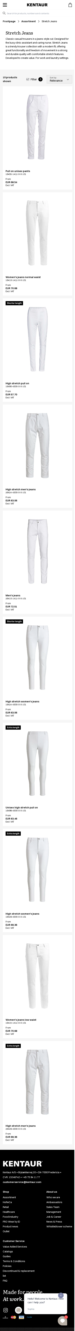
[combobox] (39, 13)
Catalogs (8, 1251)
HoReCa (7, 1202)
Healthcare (9, 1212)
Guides (7, 1256)
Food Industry (10, 1216)
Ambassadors (54, 1202)
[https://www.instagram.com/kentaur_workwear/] (5, 1310)
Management (53, 1212)
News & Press (54, 1221)
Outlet (6, 1231)
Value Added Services (15, 1246)
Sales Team (52, 1207)
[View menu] (5, 5)
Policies (7, 1266)
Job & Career (53, 1216)
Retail (6, 1207)
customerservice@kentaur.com (22, 1182)
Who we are (53, 1197)
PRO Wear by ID (11, 1221)
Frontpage (9, 21)
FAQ (5, 1280)
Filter (36, 79)
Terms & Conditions (14, 1261)
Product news (10, 1226)
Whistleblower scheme (59, 1226)
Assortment (28, 21)
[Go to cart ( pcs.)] (70, 5)
